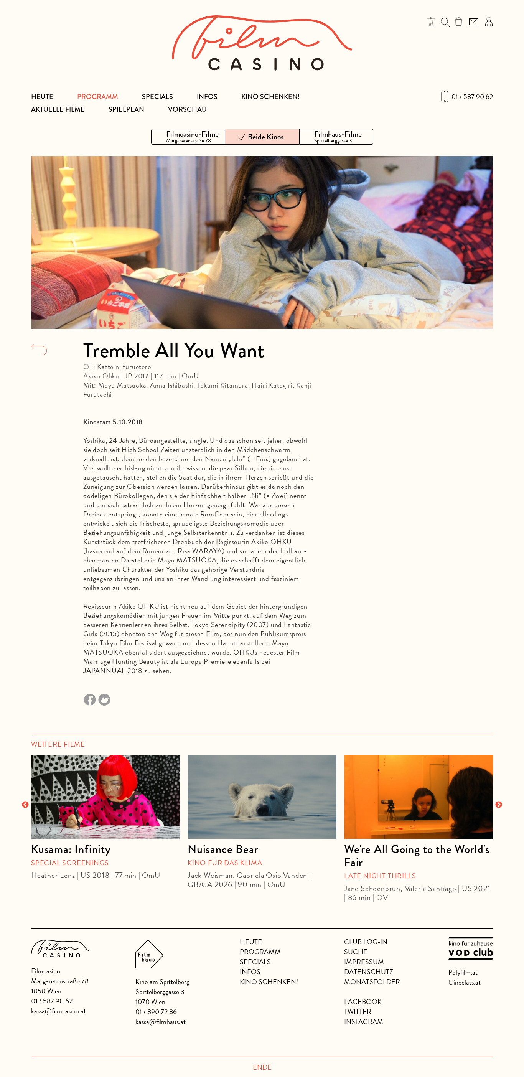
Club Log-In (365, 942)
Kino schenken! (270, 96)
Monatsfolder (372, 981)
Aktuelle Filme (58, 109)
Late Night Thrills (380, 876)
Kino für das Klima (225, 863)
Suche (355, 952)
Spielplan (126, 109)
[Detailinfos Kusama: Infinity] (105, 797)
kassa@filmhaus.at (160, 1021)
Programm (97, 96)
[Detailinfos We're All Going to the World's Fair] (418, 797)
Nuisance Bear (223, 849)
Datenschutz (368, 971)
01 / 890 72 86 (156, 1011)
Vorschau (187, 109)
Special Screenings (70, 863)
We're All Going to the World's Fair (417, 856)
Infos (207, 96)
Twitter (357, 1011)
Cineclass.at (464, 982)
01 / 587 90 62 (472, 97)
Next (499, 805)
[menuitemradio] (188, 137)
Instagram (363, 1021)
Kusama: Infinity (71, 849)
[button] (431, 21)
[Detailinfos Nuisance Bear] (262, 797)
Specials (157, 96)
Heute (42, 96)
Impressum (364, 962)
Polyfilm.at (463, 972)
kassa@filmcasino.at (58, 1011)
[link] (458, 21)
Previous (25, 805)
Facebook (363, 1001)
